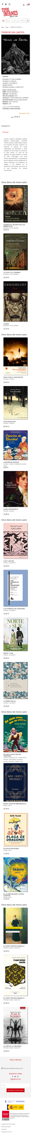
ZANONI (6, 324)
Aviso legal (3, 1129)
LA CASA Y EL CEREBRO (11, 272)
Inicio (2, 27)
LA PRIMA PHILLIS (9, 701)
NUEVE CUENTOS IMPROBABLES (14, 804)
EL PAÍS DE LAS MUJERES (12, 1046)
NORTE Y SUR (8, 653)
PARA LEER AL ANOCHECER (13, 377)
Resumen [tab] (6, 132)
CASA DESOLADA (9, 421)
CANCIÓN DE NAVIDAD (11, 462)
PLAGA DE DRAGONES (11, 848)
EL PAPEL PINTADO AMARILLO (13, 946)
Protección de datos (6, 1126)
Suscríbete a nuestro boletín (15, 1090)
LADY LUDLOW (8, 561)
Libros (7, 27)
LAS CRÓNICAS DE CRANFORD (14, 608)
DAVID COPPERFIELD (10, 509)
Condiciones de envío (6, 1131)
